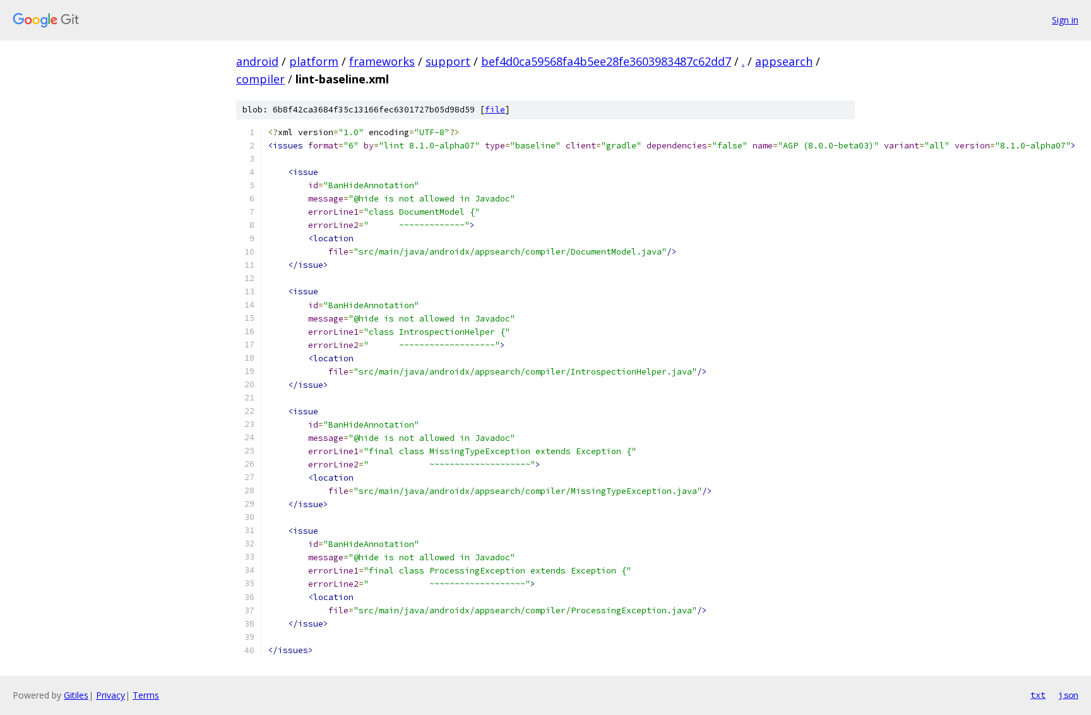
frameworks (382, 61)
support (448, 61)
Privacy (110, 695)
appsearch (784, 61)
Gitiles (76, 695)
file (495, 109)
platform (313, 61)
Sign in (1065, 20)
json (1068, 694)
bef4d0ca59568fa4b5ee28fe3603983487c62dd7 (606, 61)
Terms (146, 695)
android (257, 61)
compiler (260, 79)
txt (1038, 694)
